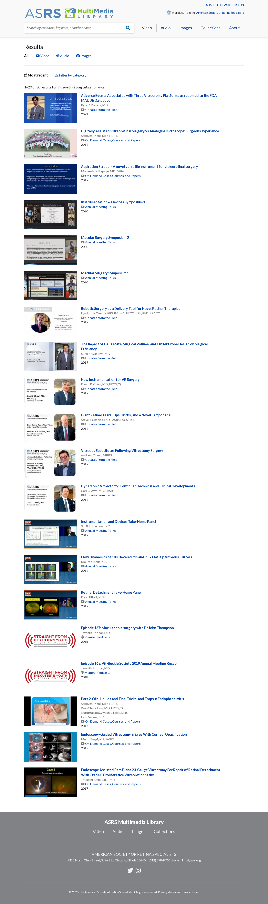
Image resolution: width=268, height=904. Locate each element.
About (234, 27)
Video (147, 27)
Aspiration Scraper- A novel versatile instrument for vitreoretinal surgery (139, 166)
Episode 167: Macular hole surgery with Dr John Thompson (127, 628)
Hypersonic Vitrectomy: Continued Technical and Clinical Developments (138, 486)
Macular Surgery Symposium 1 (105, 273)
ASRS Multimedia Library (134, 822)
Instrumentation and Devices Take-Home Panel (118, 521)
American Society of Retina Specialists (220, 12)
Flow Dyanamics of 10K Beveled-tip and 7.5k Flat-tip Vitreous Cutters (136, 557)
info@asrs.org (191, 860)
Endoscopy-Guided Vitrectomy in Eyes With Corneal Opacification (134, 734)
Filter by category (72, 75)
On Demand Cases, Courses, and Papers (113, 140)
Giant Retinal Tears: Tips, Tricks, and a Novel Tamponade (125, 415)
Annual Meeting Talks (100, 206)
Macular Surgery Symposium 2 (105, 237)
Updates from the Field (101, 109)
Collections (210, 27)
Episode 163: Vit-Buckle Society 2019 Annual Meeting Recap (129, 663)
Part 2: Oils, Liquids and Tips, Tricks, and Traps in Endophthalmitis (132, 699)
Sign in (239, 4)
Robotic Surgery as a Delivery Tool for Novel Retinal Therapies (130, 308)
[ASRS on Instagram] (138, 870)
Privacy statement (169, 892)
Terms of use (190, 892)
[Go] (128, 28)
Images (186, 27)
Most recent (37, 75)
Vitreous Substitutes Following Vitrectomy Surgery (122, 450)
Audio (166, 27)
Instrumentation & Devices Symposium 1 (113, 202)
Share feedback (218, 4)
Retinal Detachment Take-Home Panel (111, 592)
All (26, 56)
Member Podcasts (97, 637)
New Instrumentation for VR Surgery (110, 379)
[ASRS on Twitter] (130, 870)
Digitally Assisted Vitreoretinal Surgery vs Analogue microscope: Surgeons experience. (150, 131)
